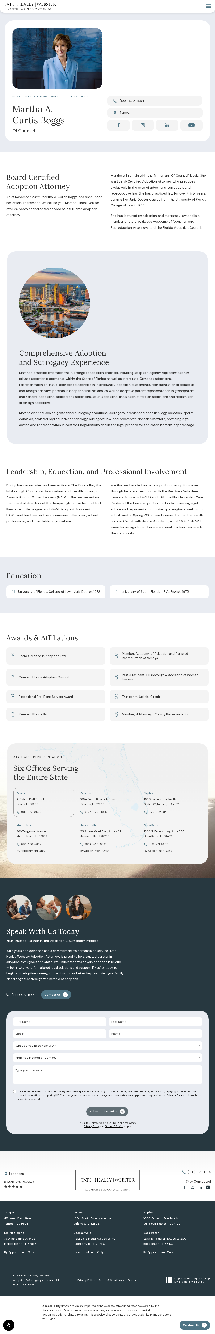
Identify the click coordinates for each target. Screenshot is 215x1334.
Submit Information (104, 1111)
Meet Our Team (36, 96)
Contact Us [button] (191, 1325)
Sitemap (133, 1280)
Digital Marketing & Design (192, 1280)
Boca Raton (151, 825)
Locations (16, 1174)
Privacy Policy (175, 1095)
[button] (8, 1325)
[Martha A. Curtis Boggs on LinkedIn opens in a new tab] (167, 125)
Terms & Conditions (111, 1280)
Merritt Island (25, 825)
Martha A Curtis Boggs (70, 96)
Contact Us (53, 994)
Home (16, 96)
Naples (148, 793)
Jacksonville (88, 825)
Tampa (125, 112)
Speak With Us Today (42, 931)
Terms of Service (114, 1126)
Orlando (85, 793)
